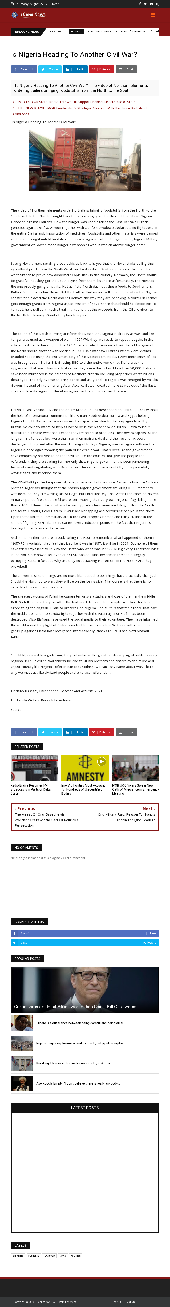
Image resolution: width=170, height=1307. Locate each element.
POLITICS (76, 1255)
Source (16, 709)
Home (55, 4)
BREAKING (18, 1255)
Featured (48, 31)
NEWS (63, 1255)
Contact (131, 1301)
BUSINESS (33, 1255)
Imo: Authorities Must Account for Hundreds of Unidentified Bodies (105, 31)
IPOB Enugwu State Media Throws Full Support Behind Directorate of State (76, 101)
